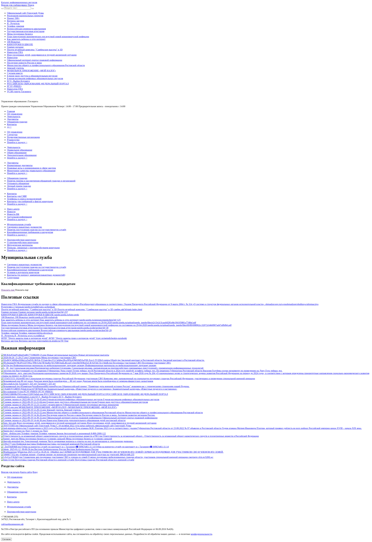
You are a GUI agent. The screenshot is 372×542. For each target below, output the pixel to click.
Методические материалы (20, 245)
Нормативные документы (20, 165)
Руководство (13, 140)
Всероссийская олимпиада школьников (26, 28)
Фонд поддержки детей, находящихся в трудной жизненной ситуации (42, 55)
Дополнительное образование (22, 155)
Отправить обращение (18, 183)
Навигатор (12, 57)
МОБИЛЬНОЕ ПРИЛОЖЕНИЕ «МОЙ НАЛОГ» (31, 70)
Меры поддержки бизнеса (20, 34)
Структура (12, 134)
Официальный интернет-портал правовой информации (34, 60)
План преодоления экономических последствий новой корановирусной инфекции (48, 36)
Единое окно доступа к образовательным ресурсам (32, 76)
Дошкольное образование (19, 150)
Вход (35, 472)
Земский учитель (15, 68)
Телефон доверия (15, 26)
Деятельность (13, 147)
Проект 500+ (13, 18)
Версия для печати (10, 472)
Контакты (12, 193)
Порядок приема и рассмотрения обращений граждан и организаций (41, 181)
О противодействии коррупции (22, 242)
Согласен (6, 539)
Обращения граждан (17, 178)
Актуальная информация (19, 217)
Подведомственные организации (23, 137)
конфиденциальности (201, 534)
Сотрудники (13, 277)
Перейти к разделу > (17, 142)
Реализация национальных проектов (25, 15)
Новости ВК (13, 214)
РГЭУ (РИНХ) (14, 86)
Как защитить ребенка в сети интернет (26, 39)
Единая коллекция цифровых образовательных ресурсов (35, 78)
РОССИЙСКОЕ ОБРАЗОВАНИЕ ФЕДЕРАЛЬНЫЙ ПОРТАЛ (38, 83)
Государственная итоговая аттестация (25, 31)
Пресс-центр (13, 209)
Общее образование (17, 152)
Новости (11, 211)
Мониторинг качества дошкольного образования (31, 170)
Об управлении (14, 132)
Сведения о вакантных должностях (24, 227)
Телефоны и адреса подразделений (24, 199)
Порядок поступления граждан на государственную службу (36, 229)
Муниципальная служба (19, 224)
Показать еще (8, 290)
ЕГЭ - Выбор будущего (18, 81)
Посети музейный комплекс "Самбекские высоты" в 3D (35, 49)
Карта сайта (26, 472)
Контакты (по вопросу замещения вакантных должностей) (36, 275)
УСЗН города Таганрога (19, 91)
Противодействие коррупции (21, 240)
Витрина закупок (15, 21)
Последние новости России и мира (24, 62)
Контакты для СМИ (17, 196)
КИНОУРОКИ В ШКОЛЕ (20, 44)
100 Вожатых (13, 42)
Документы (12, 163)
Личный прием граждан (19, 186)
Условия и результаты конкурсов (23, 272)
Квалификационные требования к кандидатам (30, 232)
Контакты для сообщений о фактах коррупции (30, 201)
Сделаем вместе (15, 73)
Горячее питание (15, 47)
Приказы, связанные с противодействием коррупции (33, 247)
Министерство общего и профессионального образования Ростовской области (46, 65)
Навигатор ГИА (15, 52)
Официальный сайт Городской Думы (25, 13)
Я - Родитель (13, 23)
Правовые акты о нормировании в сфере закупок (31, 168)
